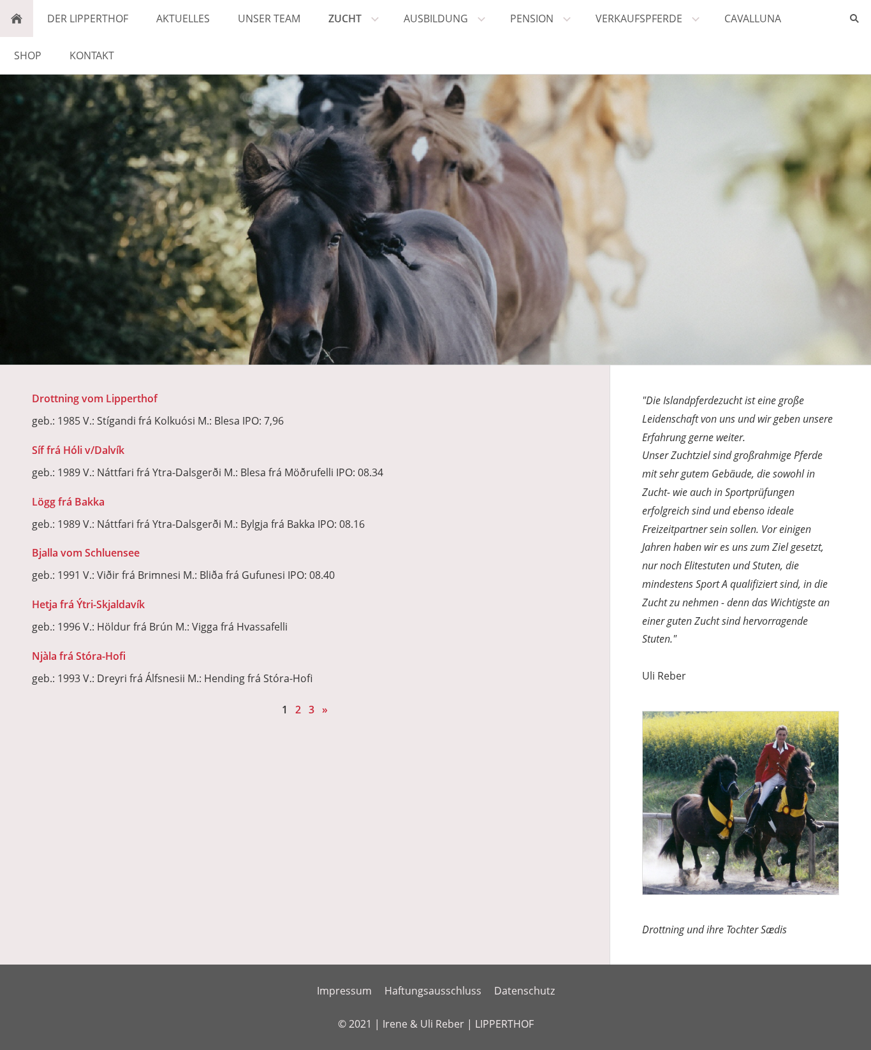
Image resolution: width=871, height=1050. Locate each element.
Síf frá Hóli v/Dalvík (78, 450)
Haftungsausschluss (432, 991)
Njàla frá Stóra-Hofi (79, 656)
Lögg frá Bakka (68, 502)
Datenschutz (524, 991)
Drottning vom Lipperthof (94, 398)
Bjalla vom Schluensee (86, 553)
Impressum (344, 991)
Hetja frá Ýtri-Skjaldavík (88, 604)
